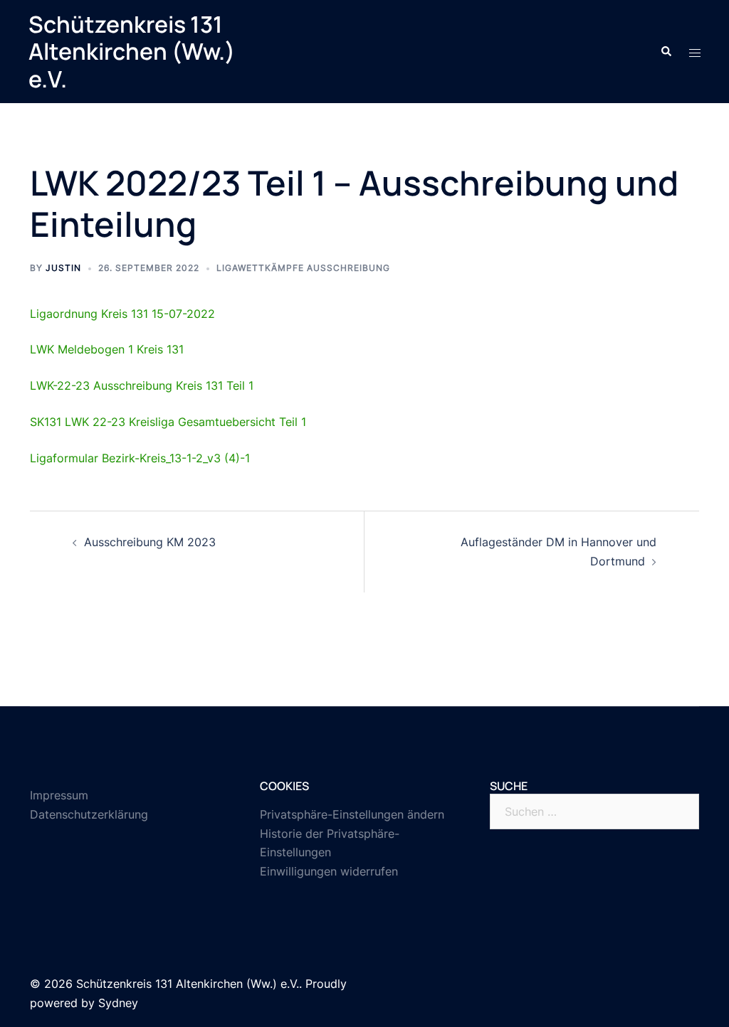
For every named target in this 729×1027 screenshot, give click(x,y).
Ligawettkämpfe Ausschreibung (303, 267)
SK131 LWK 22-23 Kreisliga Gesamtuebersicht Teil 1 (168, 422)
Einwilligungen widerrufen (329, 871)
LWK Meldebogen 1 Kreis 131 (107, 349)
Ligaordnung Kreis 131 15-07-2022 (122, 314)
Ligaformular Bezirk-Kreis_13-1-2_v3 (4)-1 (140, 458)
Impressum (59, 795)
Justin (63, 267)
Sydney (118, 1003)
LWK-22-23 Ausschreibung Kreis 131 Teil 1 (141, 385)
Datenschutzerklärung (89, 814)
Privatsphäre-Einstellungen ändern (352, 814)
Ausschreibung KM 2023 (150, 542)
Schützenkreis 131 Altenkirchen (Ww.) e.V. (131, 52)
